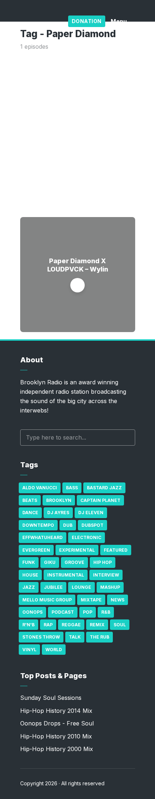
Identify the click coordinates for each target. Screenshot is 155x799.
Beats (29, 500)
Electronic (86, 537)
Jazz (28, 587)
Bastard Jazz (104, 487)
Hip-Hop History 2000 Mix (56, 748)
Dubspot (92, 525)
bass (72, 487)
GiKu (50, 562)
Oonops (32, 612)
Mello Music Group (47, 599)
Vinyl (29, 649)
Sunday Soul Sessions (50, 697)
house (30, 575)
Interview (106, 575)
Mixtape (91, 599)
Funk (28, 562)
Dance (30, 512)
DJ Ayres (58, 512)
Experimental (77, 550)
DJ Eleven (90, 512)
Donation (87, 21)
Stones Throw (41, 637)
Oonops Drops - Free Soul (57, 723)
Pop (87, 612)
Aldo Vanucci (39, 487)
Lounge (81, 587)
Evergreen (36, 550)
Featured (116, 550)
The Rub (99, 637)
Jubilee (53, 587)
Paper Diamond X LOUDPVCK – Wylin (77, 265)
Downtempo (38, 525)
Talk (75, 637)
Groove (74, 562)
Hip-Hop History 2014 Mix (56, 710)
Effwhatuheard (42, 537)
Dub (67, 525)
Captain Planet (100, 500)
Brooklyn (58, 500)
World (53, 649)
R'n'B (28, 624)
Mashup (110, 587)
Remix (97, 624)
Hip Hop (102, 562)
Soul (120, 624)
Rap (48, 624)
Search (126, 437)
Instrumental (65, 575)
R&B (105, 612)
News (117, 599)
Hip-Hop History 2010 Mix (56, 736)
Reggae (71, 624)
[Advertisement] (77, 132)
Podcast (63, 612)
